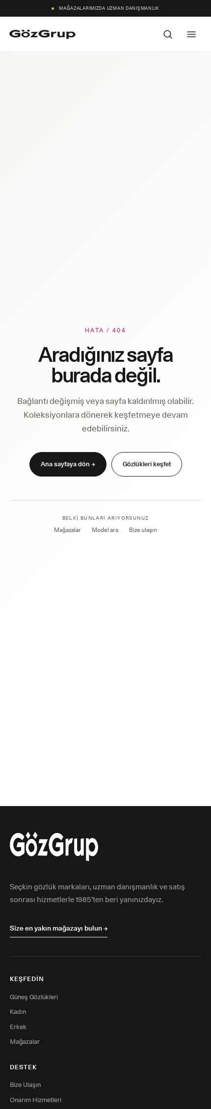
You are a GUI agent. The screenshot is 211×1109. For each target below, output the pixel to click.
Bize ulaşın (143, 530)
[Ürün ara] (168, 34)
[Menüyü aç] (191, 34)
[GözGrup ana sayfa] (42, 34)
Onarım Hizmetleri (35, 1099)
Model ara (105, 530)
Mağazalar (67, 530)
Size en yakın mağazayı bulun (58, 928)
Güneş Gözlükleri (34, 996)
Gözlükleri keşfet (147, 463)
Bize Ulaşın (25, 1084)
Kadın (18, 1011)
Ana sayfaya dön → (68, 463)
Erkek (18, 1026)
